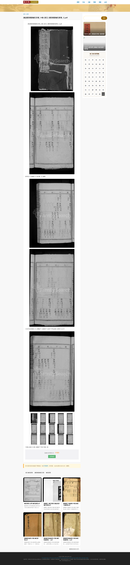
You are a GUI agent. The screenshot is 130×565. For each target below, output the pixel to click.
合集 (82, 557)
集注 (85, 557)
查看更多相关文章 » (74, 549)
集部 (87, 557)
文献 (89, 2)
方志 (83, 2)
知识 (72, 557)
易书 (67, 557)
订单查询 (45, 466)
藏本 (77, 557)
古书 (50, 557)
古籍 (55, 557)
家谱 (78, 2)
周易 (94, 2)
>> (103, 94)
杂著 (70, 557)
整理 (60, 557)
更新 (100, 2)
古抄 (52, 557)
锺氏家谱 (48, 472)
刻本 (45, 557)
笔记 (75, 557)
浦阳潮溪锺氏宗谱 (39, 472)
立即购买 (52, 456)
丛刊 (43, 557)
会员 (105, 2)
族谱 (65, 557)
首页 (24, 14)
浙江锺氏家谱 (29, 472)
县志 (48, 557)
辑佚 (80, 557)
